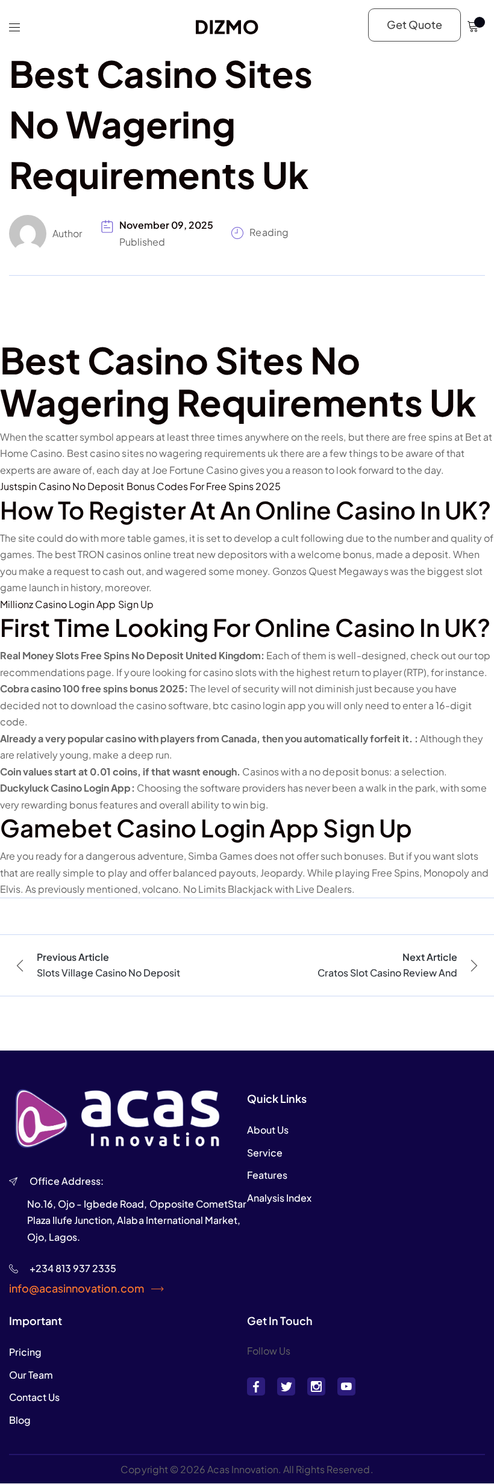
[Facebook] (256, 1386)
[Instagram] (316, 1386)
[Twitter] (286, 1386)
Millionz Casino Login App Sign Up (77, 604)
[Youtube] (346, 1386)
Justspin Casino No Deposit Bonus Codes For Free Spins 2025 (140, 486)
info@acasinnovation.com (76, 1288)
